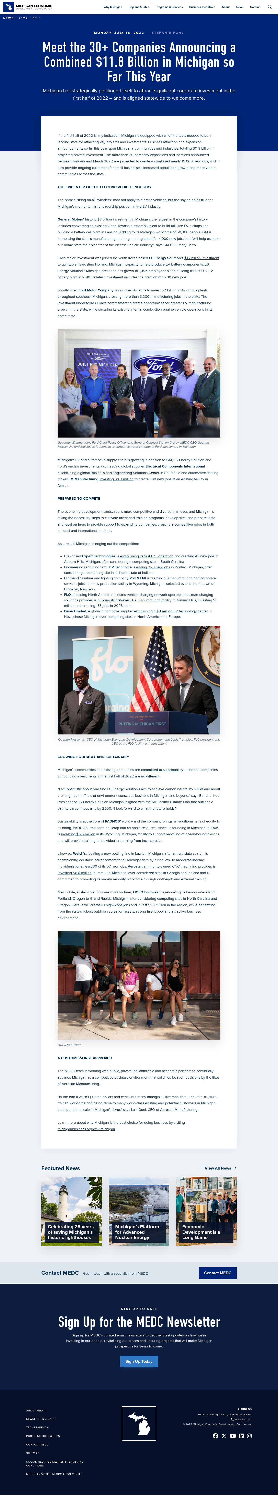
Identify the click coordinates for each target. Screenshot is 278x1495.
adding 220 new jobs (153, 567)
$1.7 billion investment (201, 258)
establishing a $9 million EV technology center (171, 611)
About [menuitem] (226, 7)
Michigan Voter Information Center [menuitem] (54, 1474)
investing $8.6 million (75, 873)
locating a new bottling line (109, 853)
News (8, 18)
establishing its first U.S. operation (146, 556)
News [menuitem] (240, 7)
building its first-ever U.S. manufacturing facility (134, 600)
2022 (23, 18)
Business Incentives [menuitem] (202, 7)
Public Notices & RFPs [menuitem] (43, 1436)
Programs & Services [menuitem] (169, 7)
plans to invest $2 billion (157, 290)
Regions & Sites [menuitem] (139, 7)
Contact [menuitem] (255, 7)
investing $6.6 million (78, 834)
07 (35, 18)
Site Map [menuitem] (32, 1453)
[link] (27, 7)
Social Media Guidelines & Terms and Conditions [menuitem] (55, 1463)
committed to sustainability (162, 769)
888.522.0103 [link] (243, 1419)
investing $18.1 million (117, 479)
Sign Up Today (139, 1361)
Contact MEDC (217, 1273)
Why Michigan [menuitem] (113, 7)
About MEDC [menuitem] (35, 1410)
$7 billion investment (113, 219)
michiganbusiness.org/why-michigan (86, 1129)
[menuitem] (270, 7)
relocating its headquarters (186, 892)
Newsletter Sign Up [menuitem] (41, 1419)
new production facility (110, 583)
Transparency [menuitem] (37, 1427)
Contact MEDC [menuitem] (37, 1444)
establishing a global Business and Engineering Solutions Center (108, 473)
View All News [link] (218, 1168)
